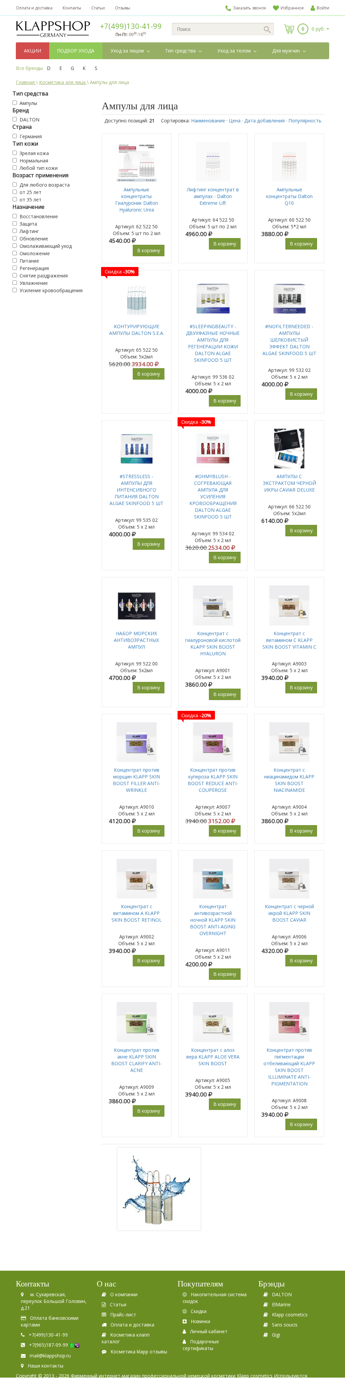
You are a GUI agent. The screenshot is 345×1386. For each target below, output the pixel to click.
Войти (323, 8)
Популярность (304, 120)
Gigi (276, 1335)
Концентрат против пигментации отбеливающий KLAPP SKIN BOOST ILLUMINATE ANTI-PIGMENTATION (289, 1067)
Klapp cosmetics (290, 1314)
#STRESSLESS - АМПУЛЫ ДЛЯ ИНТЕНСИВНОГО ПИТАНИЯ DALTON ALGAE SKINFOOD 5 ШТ (136, 489)
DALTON (29, 119)
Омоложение (35, 253)
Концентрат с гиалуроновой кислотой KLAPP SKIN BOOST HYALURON (213, 643)
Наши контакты (45, 1365)
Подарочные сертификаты (201, 1344)
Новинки (200, 1321)
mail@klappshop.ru (50, 1355)
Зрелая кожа (34, 153)
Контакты (72, 8)
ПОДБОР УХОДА (75, 50)
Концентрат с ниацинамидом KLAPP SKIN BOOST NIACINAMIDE (289, 780)
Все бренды (29, 68)
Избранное (292, 8)
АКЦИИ (32, 50)
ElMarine (281, 1304)
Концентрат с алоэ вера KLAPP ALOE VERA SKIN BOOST (213, 1057)
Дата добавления (264, 120)
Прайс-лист (123, 1314)
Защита (28, 224)
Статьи (98, 8)
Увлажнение (34, 283)
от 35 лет (30, 199)
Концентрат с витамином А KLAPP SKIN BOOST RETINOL (137, 913)
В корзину (148, 250)
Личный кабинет (208, 1331)
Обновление (34, 238)
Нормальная (34, 160)
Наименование (208, 120)
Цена (235, 120)
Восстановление (39, 216)
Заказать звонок (249, 8)
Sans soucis (284, 1324)
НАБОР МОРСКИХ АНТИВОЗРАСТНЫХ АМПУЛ (136, 640)
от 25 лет (30, 192)
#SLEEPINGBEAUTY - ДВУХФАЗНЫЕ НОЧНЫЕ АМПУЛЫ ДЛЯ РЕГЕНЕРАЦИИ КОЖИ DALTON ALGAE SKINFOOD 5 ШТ (213, 343)
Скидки (199, 1311)
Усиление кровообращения (51, 290)
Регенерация (34, 268)
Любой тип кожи (39, 168)
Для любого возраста (45, 185)
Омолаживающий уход (46, 246)
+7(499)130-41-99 (131, 26)
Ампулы (28, 103)
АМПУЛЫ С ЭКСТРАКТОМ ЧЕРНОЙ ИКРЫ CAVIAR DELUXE (289, 483)
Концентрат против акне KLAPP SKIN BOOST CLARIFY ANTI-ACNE (136, 1060)
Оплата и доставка (34, 8)
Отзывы (122, 8)
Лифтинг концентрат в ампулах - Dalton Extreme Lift (213, 196)
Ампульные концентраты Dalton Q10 (289, 196)
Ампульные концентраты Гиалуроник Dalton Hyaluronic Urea (136, 199)
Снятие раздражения (44, 275)
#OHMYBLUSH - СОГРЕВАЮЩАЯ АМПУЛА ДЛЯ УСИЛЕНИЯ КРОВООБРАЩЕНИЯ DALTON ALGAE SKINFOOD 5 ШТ (213, 496)
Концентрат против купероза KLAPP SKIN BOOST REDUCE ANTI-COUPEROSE (213, 780)
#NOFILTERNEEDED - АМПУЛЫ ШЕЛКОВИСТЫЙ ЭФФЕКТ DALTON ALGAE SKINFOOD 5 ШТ (289, 339)
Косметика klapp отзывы (139, 1351)
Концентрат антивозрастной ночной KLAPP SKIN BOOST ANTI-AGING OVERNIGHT (213, 919)
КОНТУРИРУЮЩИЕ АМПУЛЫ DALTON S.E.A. (136, 329)
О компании (123, 1294)
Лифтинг (29, 231)
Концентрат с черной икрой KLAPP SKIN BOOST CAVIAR (289, 913)
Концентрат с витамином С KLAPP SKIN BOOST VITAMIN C (289, 640)
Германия (31, 136)
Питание (29, 261)
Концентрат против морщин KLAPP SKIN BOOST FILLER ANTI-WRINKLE (136, 780)
